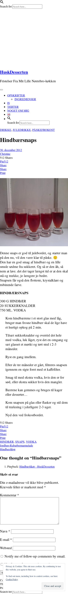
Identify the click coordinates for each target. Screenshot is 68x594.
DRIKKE (5, 130)
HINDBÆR (7, 441)
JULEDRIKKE (22, 130)
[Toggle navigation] (1, 89)
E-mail (6, 539)
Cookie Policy (12, 579)
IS (8, 103)
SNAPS (19, 441)
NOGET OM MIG (18, 110)
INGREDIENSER (25, 99)
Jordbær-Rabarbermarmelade (16, 445)
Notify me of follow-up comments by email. (35, 556)
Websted (6, 548)
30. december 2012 (11, 150)
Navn (5, 531)
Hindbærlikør (7, 449)
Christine (5, 154)
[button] (2, 2)
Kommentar (9, 495)
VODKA (31, 441)
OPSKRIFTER (16, 95)
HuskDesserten (14, 72)
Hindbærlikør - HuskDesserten (37, 466)
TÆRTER (13, 107)
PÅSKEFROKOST (43, 130)
